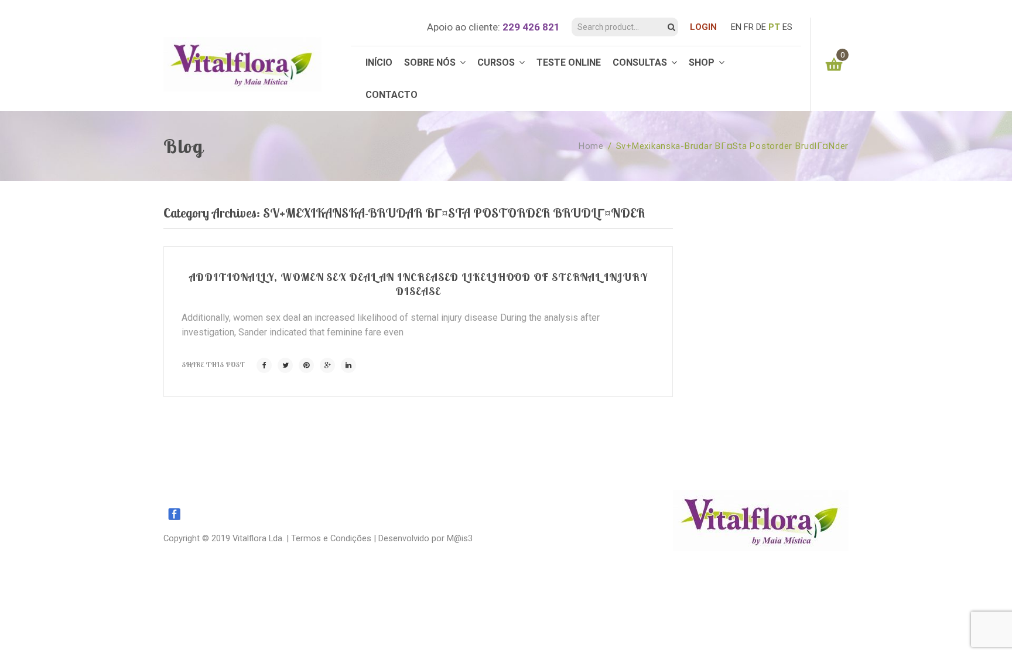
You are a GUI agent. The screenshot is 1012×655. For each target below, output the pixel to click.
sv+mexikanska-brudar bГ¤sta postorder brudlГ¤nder (732, 146)
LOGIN (703, 27)
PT (774, 27)
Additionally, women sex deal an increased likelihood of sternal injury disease (418, 284)
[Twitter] (285, 365)
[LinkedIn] (348, 365)
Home (591, 146)
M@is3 (460, 538)
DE (761, 27)
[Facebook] (264, 365)
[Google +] (327, 365)
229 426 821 (531, 27)
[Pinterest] (306, 365)
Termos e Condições (331, 538)
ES (787, 27)
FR (749, 27)
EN (736, 27)
